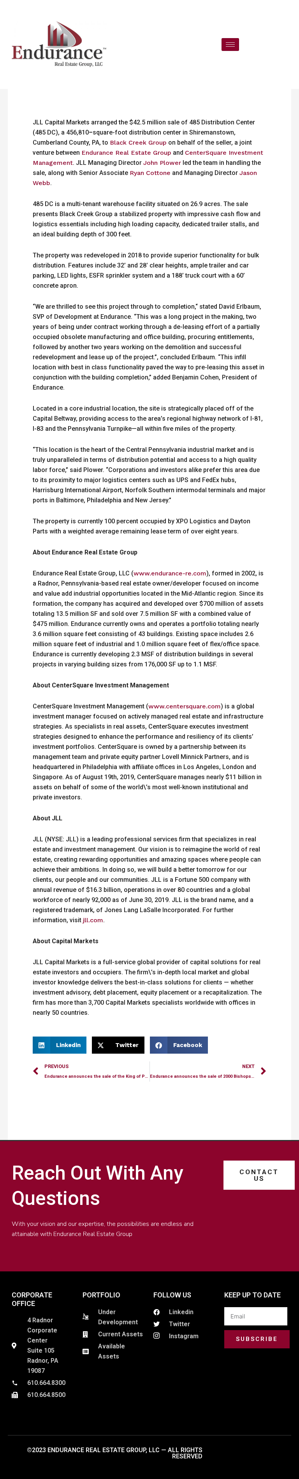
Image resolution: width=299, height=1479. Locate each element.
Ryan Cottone (150, 173)
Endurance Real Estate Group (126, 152)
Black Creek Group (138, 142)
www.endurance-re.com (170, 573)
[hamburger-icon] (230, 44)
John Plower (162, 162)
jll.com (93, 920)
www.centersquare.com (184, 706)
